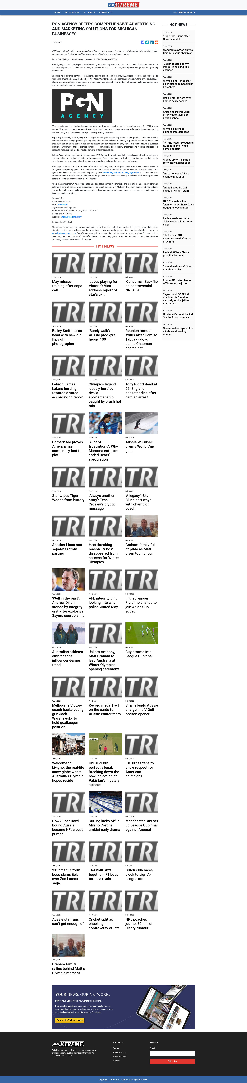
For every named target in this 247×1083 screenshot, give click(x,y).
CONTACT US (105, 12)
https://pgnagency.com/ (71, 217)
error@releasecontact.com (64, 233)
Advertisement (119, 1056)
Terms (116, 1048)
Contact (116, 1060)
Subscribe (172, 1061)
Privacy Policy (119, 1052)
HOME (57, 12)
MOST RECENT (72, 12)
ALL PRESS (89, 12)
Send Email (63, 204)
